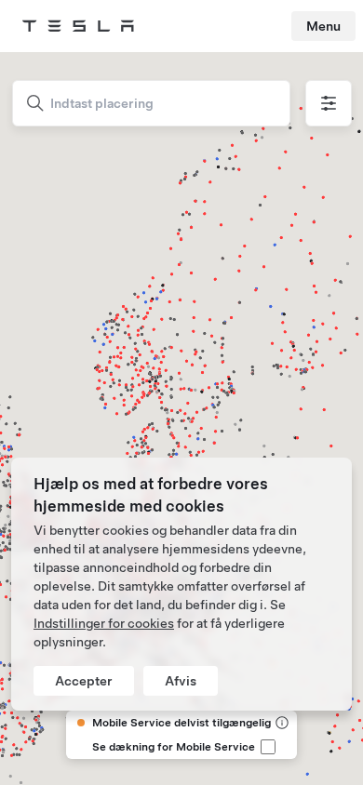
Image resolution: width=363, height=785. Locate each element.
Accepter (84, 680)
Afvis (180, 680)
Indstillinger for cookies (104, 623)
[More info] (280, 722)
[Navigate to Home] (78, 26)
